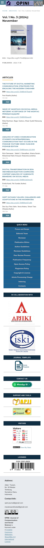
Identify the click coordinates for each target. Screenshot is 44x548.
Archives (13, 11)
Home (4, 11)
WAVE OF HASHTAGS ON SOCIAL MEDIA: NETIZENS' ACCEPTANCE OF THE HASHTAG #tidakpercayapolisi (20, 111)
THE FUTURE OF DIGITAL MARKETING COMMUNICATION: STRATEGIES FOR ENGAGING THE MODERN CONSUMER (18, 86)
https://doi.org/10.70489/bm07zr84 (19, 203)
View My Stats (26, 447)
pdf (7, 162)
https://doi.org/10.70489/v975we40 (19, 92)
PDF (7, 102)
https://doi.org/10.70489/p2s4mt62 (20, 58)
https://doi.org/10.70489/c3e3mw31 (19, 180)
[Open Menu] (2, 2)
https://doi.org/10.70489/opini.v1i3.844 (20, 150)
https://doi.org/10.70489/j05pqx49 (18, 117)
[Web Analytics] (16, 447)
